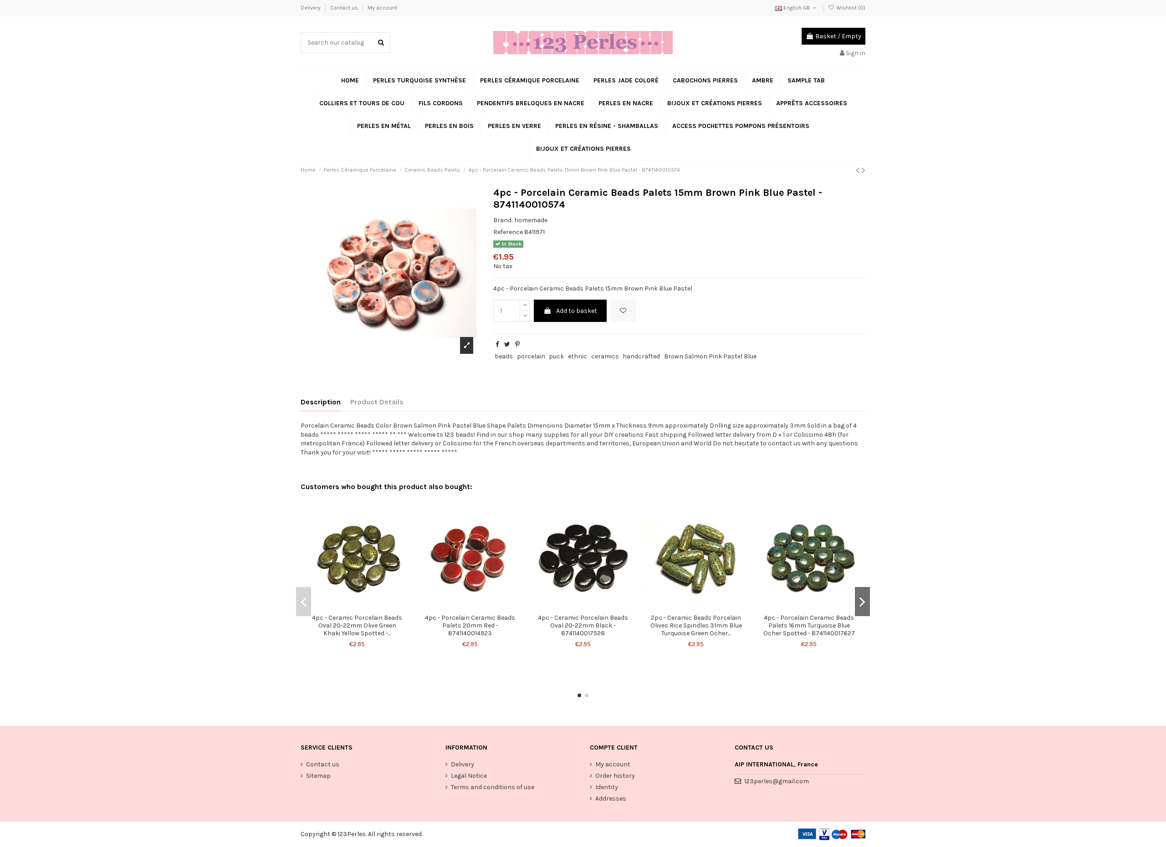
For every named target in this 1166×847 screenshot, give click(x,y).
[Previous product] (859, 170)
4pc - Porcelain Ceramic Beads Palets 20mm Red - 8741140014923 (470, 625)
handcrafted (641, 356)
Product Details (377, 402)
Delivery (311, 8)
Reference (508, 232)
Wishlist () (850, 8)
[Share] (497, 344)
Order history (615, 776)
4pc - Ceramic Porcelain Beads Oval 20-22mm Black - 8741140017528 (583, 625)
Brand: (503, 220)
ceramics (605, 356)
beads (504, 356)
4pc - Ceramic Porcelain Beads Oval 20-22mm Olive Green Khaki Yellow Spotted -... (357, 625)
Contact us (344, 8)
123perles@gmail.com (776, 781)
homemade (530, 220)
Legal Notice (469, 776)
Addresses (610, 798)
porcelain (531, 356)
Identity (606, 787)
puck (556, 356)
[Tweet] (507, 344)
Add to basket (576, 311)
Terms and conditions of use (492, 787)
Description (321, 402)
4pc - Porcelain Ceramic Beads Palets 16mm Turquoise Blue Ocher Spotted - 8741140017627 (809, 625)
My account (382, 8)
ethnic (577, 356)
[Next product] (863, 170)
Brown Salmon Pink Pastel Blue (710, 356)
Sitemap (318, 776)
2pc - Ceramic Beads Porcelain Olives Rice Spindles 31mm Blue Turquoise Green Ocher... (696, 625)
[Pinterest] (517, 344)
